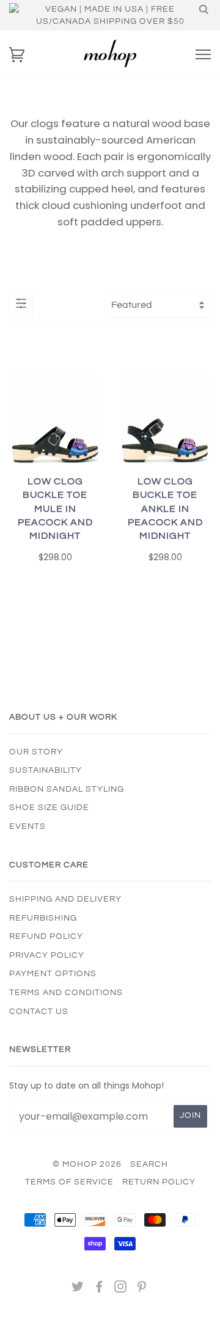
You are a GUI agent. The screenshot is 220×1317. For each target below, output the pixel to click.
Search (149, 1164)
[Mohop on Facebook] (99, 1289)
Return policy (159, 1182)
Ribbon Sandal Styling (66, 789)
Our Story (36, 752)
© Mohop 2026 (87, 1164)
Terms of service (69, 1182)
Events (27, 826)
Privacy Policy (46, 955)
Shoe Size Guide (49, 807)
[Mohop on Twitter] (78, 1289)
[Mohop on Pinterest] (142, 1289)
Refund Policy (46, 936)
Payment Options (53, 973)
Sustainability (45, 770)
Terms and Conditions (66, 992)
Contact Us (38, 1011)
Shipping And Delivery (65, 899)
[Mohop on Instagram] (120, 1289)
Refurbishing (43, 918)
